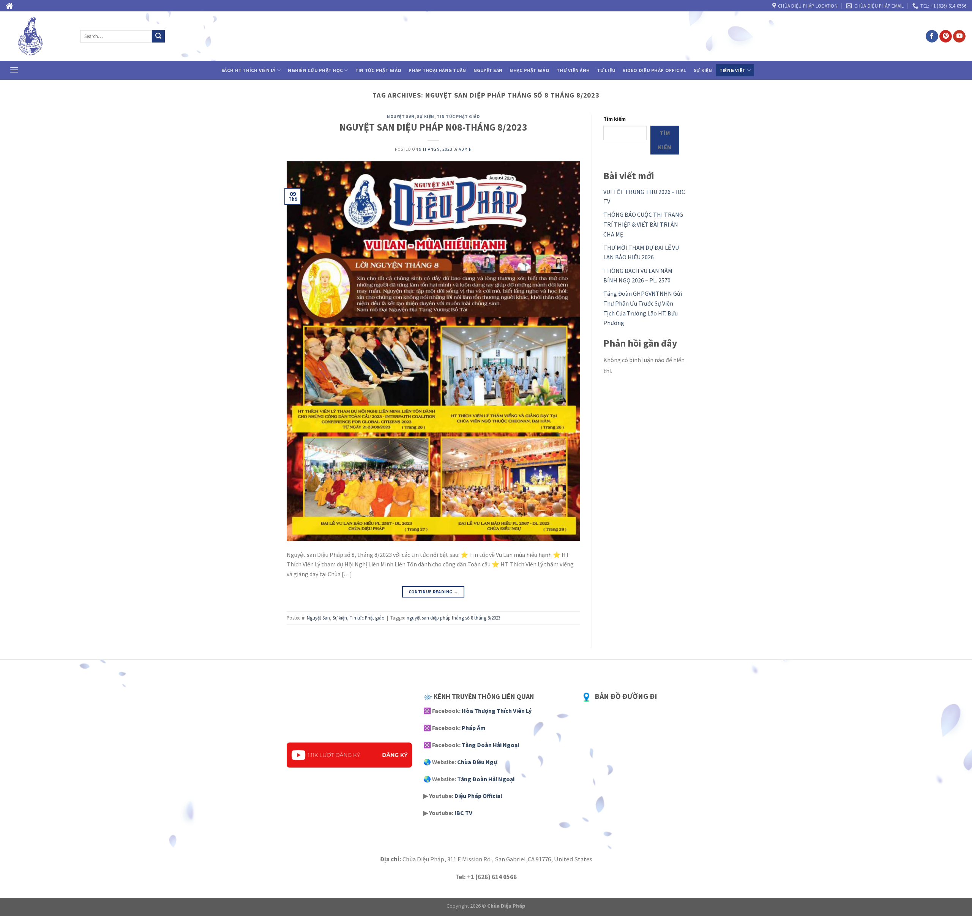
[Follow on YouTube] (959, 36)
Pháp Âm (474, 728)
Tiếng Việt (733, 70)
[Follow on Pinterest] (945, 36)
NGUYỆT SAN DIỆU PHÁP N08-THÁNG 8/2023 (433, 127)
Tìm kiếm (614, 118)
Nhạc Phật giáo (529, 70)
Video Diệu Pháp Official (654, 70)
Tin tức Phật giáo (378, 70)
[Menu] (14, 69)
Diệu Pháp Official (478, 795)
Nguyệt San (488, 70)
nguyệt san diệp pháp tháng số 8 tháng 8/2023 (453, 618)
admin (465, 149)
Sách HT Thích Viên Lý (248, 70)
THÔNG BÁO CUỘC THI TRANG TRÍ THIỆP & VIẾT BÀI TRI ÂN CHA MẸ (643, 224)
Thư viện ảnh (573, 70)
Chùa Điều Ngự (477, 762)
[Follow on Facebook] (932, 36)
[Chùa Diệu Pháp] (37, 36)
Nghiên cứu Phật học (315, 70)
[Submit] (158, 36)
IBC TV (463, 813)
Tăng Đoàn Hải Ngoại (490, 745)
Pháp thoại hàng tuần (437, 70)
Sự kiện (703, 70)
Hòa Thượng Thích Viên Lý (497, 710)
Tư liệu (606, 70)
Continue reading (434, 591)
